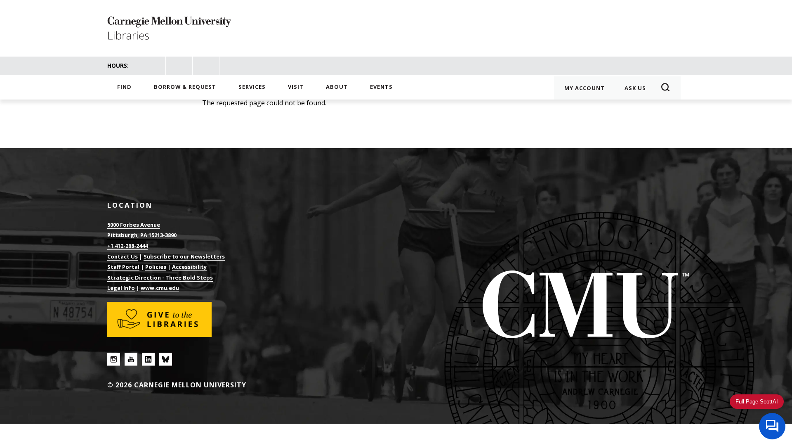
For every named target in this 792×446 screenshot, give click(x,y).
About (337, 86)
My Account (584, 88)
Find (124, 86)
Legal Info (121, 288)
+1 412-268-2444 (127, 245)
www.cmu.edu (160, 288)
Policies (155, 266)
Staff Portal (123, 266)
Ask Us (635, 88)
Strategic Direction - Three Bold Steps (160, 277)
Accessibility (189, 266)
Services (252, 86)
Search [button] (668, 88)
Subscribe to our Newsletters (184, 256)
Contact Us (122, 256)
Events (381, 86)
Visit (296, 86)
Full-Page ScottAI (756, 402)
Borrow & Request (185, 86)
